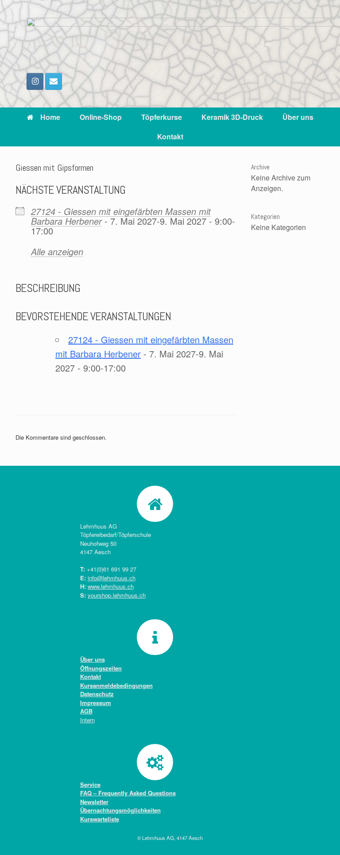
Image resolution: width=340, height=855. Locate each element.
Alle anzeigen (57, 251)
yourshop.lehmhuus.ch (117, 595)
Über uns (297, 117)
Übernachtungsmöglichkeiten (120, 810)
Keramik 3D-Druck (232, 117)
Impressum (95, 702)
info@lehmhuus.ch (111, 578)
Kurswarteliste (99, 819)
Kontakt (170, 136)
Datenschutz (97, 694)
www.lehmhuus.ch (111, 586)
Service (90, 784)
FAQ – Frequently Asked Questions (128, 793)
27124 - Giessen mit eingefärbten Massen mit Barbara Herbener (121, 216)
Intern (87, 720)
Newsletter (94, 801)
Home (50, 117)
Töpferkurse (161, 117)
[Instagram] (35, 81)
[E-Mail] (53, 81)
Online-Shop (101, 117)
